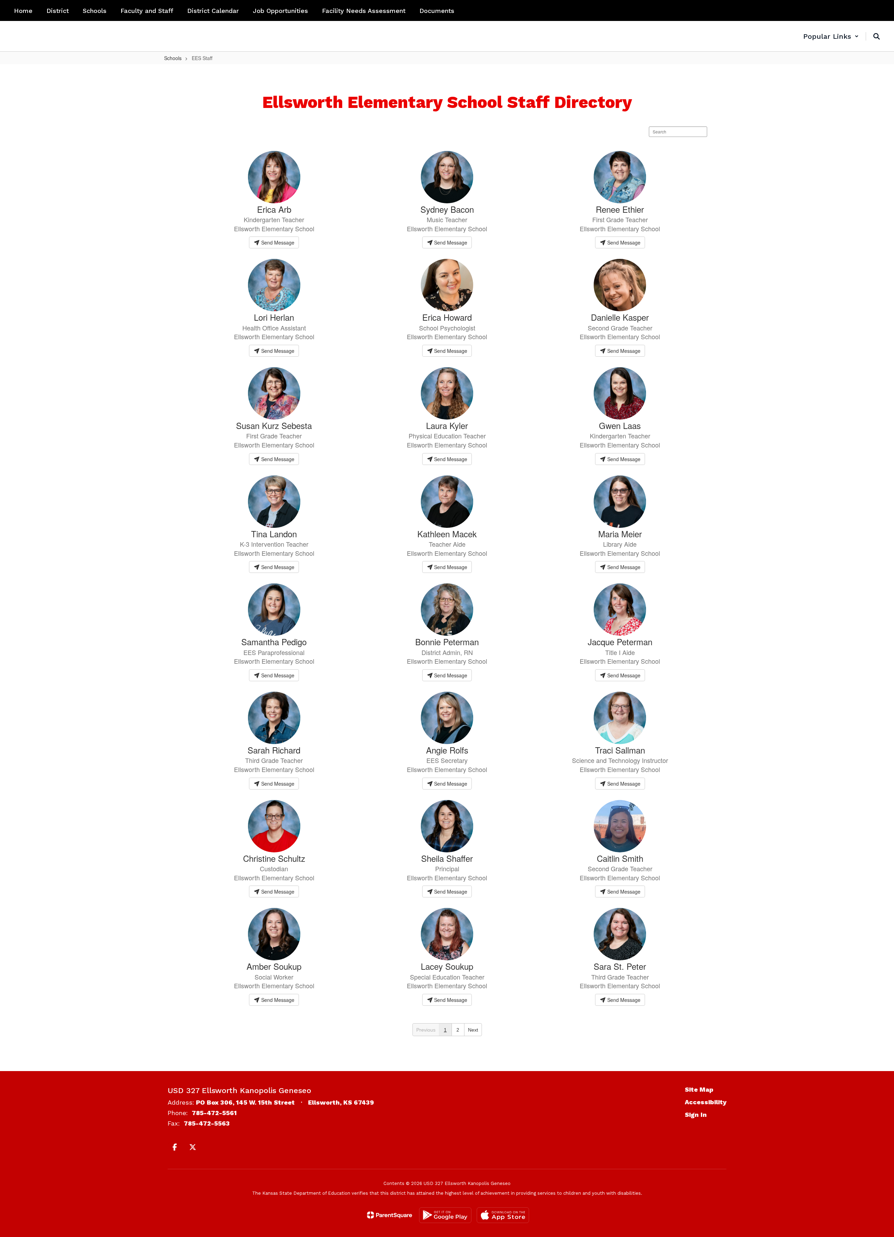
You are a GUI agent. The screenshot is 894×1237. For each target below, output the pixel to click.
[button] (831, 36)
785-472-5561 (214, 1112)
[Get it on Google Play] (445, 1215)
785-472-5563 (207, 1123)
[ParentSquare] (389, 1215)
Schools (173, 57)
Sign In (696, 1114)
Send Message (277, 242)
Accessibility (705, 1102)
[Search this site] (876, 36)
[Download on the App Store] (503, 1215)
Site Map (699, 1089)
